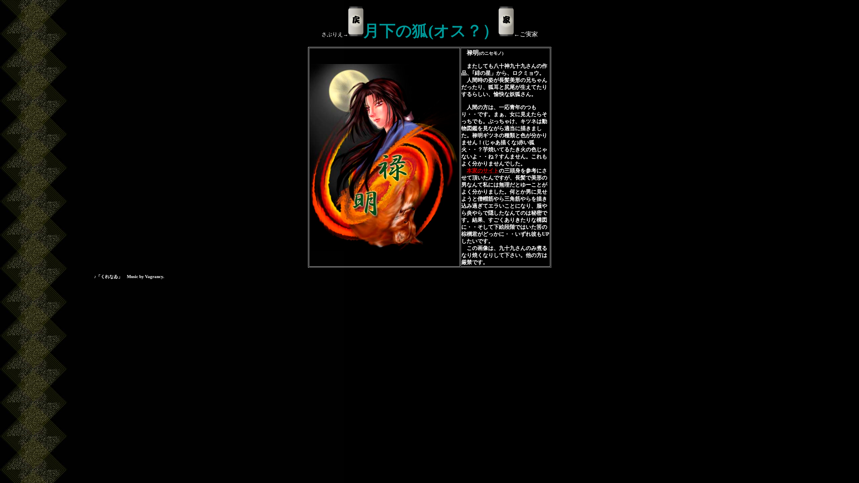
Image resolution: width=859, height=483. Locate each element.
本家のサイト (483, 170)
